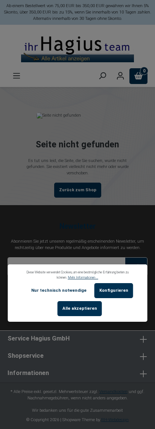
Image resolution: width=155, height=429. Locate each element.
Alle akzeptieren (79, 308)
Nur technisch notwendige (59, 290)
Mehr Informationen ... (83, 277)
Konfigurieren (113, 290)
